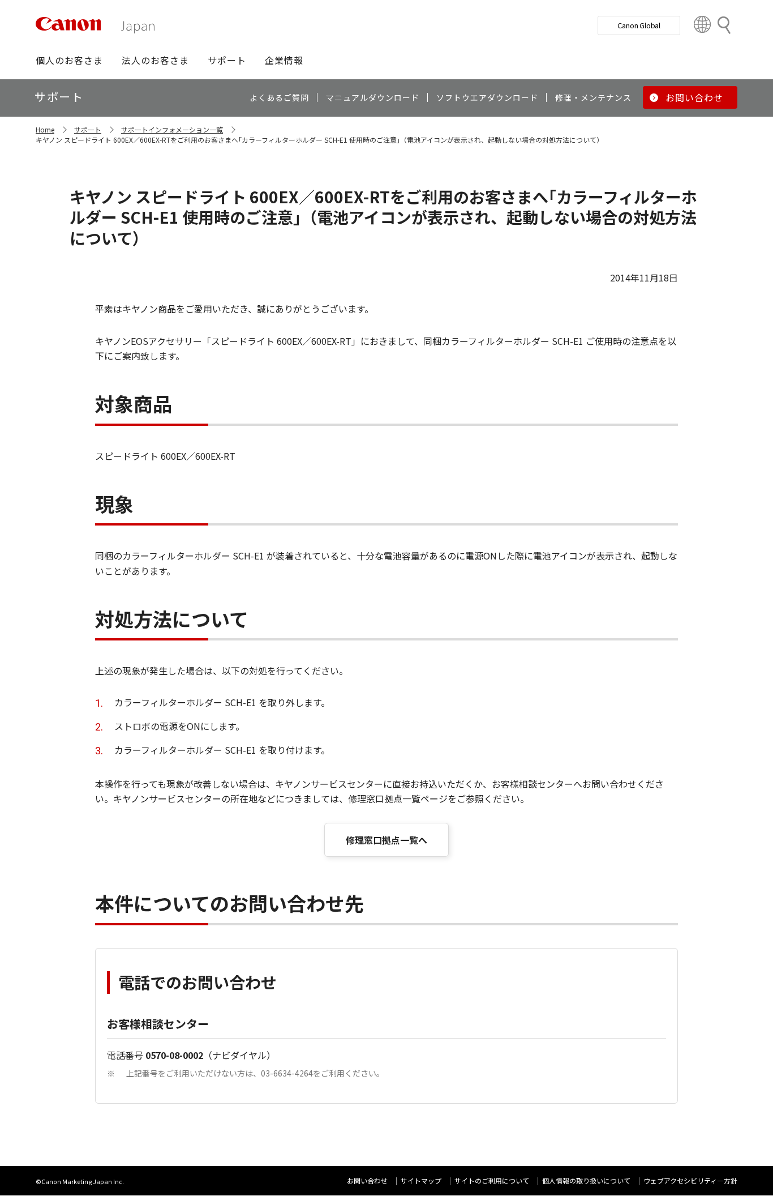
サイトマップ (421, 1180)
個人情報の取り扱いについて (586, 1180)
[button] (69, 60)
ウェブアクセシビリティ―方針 (690, 1180)
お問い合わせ (367, 1180)
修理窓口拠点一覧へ (386, 840)
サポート (87, 129)
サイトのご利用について (491, 1180)
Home (45, 129)
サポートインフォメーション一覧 (172, 129)
